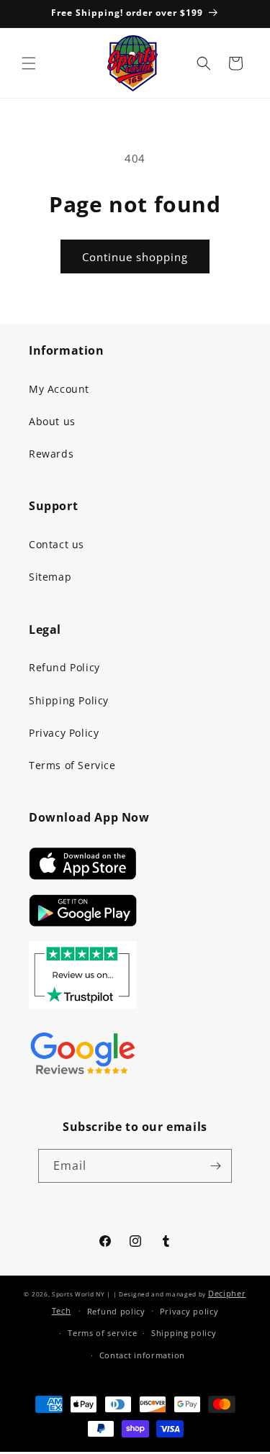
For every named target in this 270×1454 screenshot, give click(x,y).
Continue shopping (135, 257)
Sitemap (50, 576)
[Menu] (29, 63)
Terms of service (102, 1332)
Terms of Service (72, 765)
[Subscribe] (215, 1166)
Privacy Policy (64, 733)
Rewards (51, 453)
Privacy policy (189, 1311)
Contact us (56, 544)
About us (52, 421)
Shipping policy (184, 1332)
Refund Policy (64, 667)
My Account (59, 389)
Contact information (142, 1355)
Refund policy (116, 1311)
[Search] (204, 63)
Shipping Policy (69, 700)
